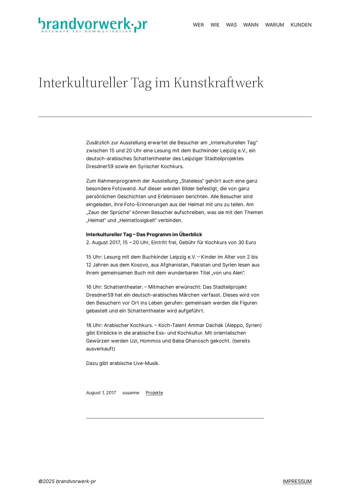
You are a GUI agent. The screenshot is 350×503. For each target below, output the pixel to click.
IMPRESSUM (297, 481)
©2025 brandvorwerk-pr (67, 481)
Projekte (154, 392)
